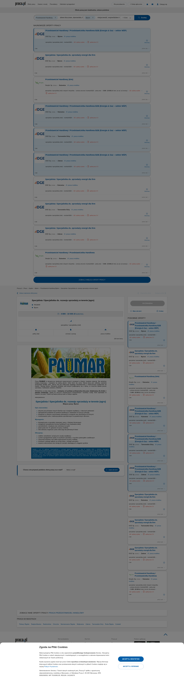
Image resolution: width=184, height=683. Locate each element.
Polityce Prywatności (51, 666)
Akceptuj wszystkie (130, 659)
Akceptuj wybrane (131, 666)
